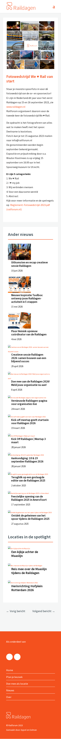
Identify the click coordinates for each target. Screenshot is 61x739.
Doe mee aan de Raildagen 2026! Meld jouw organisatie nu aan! (30, 383)
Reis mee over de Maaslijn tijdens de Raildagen (29, 571)
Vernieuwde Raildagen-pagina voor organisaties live (29, 402)
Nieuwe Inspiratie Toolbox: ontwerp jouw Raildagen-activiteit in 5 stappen (27, 298)
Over (8, 697)
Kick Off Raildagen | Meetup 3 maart (28, 440)
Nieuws (10, 690)
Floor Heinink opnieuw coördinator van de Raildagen (29, 332)
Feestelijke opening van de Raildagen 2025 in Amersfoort (29, 498)
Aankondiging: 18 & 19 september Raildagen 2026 (27, 459)
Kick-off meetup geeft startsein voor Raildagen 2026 (30, 421)
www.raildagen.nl (15, 106)
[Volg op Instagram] (9, 657)
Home (9, 670)
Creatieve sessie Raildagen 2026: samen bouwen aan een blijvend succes (28, 358)
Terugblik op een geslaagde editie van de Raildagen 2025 (28, 478)
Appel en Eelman (29, 729)
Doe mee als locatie (17, 683)
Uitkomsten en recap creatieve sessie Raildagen (29, 264)
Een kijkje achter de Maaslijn (24, 554)
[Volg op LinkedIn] (17, 657)
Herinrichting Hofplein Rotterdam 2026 (27, 588)
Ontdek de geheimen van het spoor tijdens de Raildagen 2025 (30, 517)
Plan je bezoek (14, 677)
